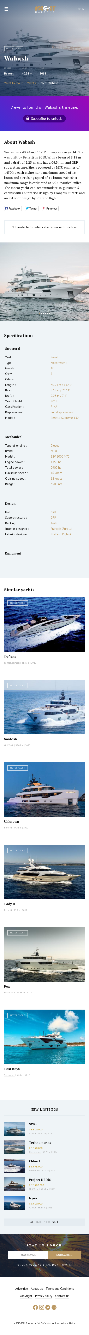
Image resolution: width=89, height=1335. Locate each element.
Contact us (62, 1296)
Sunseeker (9, 1075)
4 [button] (45, 313)
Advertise (21, 1289)
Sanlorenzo (34, 1170)
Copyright (26, 1296)
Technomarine (40, 1142)
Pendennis (9, 992)
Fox (7, 986)
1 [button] (39, 313)
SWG (32, 1124)
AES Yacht (34, 1189)
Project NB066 (40, 1180)
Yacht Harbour (45, 10)
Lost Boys (12, 1068)
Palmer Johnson (12, 662)
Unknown (11, 821)
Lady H (9, 904)
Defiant (10, 656)
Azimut (32, 1133)
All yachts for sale (44, 1221)
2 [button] (41, 313)
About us (37, 1289)
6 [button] (49, 313)
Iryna (33, 1198)
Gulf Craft (9, 745)
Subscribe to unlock (46, 118)
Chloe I (34, 1161)
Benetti (9, 73)
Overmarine (35, 1152)
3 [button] (43, 313)
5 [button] (47, 313)
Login (80, 9)
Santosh (10, 739)
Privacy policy (43, 1296)
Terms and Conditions (60, 1289)
